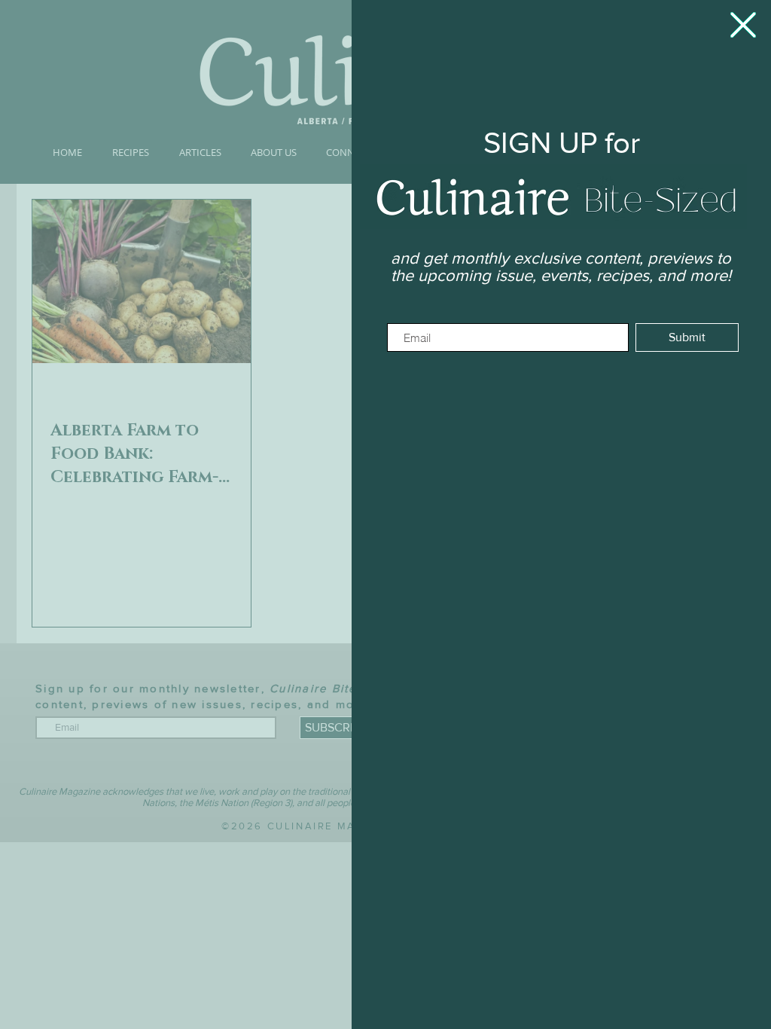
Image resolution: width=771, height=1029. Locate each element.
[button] (743, 25)
